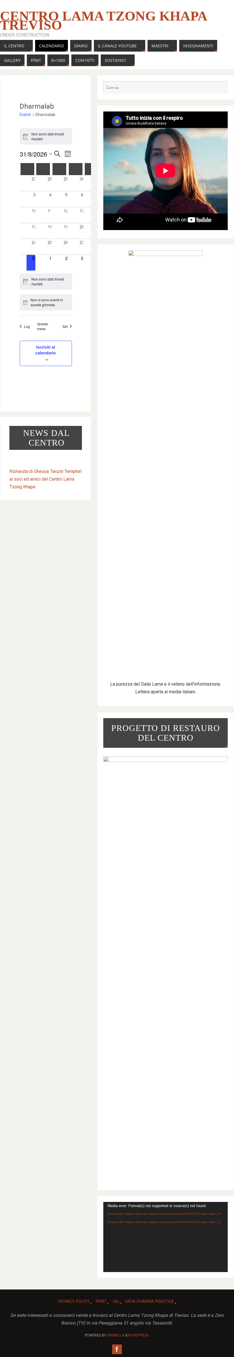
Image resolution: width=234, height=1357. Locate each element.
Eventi (25, 114)
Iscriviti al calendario (45, 349)
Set (65, 326)
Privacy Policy (74, 1301)
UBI (116, 1301)
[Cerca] (220, 88)
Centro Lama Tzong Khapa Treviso (103, 20)
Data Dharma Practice (149, 1301)
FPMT (101, 1301)
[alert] (46, 136)
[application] (165, 1237)
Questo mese (42, 326)
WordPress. (139, 1335)
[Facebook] (117, 1349)
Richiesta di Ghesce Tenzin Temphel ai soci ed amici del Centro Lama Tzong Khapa (45, 479)
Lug (27, 326)
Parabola (115, 1335)
